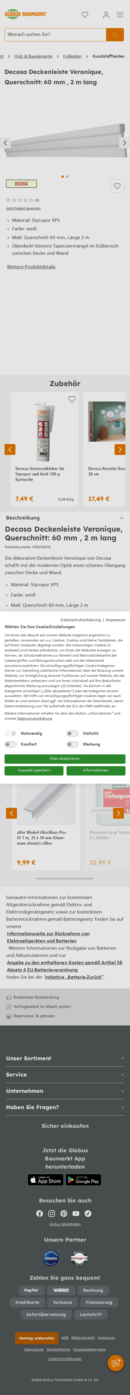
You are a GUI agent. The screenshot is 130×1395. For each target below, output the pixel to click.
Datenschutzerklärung (80, 620)
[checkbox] (11, 734)
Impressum (115, 620)
